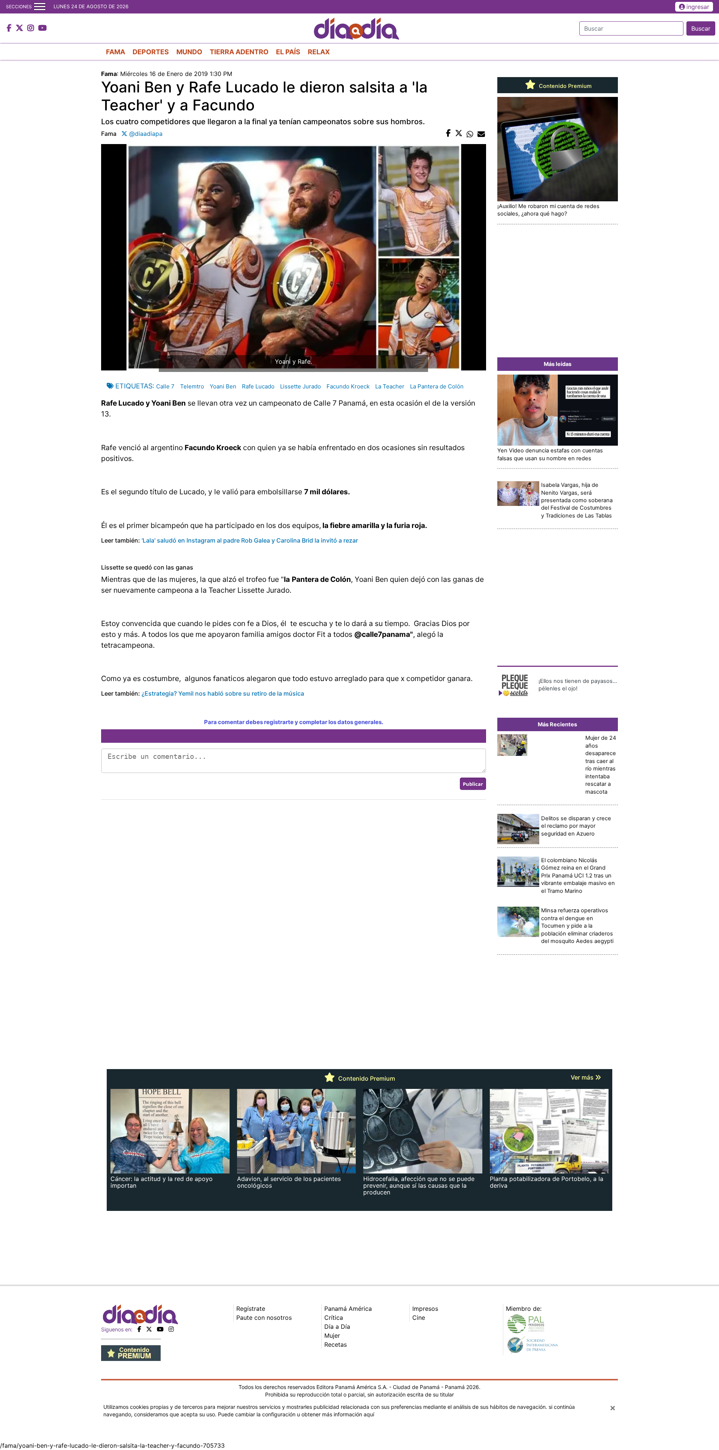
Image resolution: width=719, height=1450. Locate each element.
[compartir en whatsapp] (470, 133)
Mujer (332, 1335)
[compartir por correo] (481, 133)
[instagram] (171, 1329)
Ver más (583, 1077)
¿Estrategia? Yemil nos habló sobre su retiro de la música (223, 693)
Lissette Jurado (300, 386)
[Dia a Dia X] (20, 28)
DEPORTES (151, 52)
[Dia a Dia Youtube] (42, 28)
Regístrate (250, 1308)
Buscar (700, 28)
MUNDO (189, 52)
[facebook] (139, 1329)
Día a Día (337, 1326)
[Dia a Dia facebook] (10, 28)
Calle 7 (165, 386)
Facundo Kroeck (348, 386)
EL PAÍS (288, 52)
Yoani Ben (223, 386)
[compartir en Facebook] (448, 133)
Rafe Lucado (258, 386)
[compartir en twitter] (458, 133)
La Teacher (389, 386)
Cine (418, 1317)
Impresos (425, 1308)
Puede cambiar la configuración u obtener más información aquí (296, 1414)
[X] (149, 1329)
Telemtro (192, 386)
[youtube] (160, 1329)
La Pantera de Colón (437, 386)
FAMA (115, 52)
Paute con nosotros (264, 1317)
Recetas (335, 1344)
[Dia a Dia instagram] (31, 28)
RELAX (319, 52)
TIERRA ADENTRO (239, 52)
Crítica (333, 1317)
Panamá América (348, 1308)
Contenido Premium (564, 86)
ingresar (697, 6)
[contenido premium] (131, 1352)
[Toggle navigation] (40, 6)
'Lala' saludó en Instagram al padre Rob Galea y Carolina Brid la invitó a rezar (249, 540)
